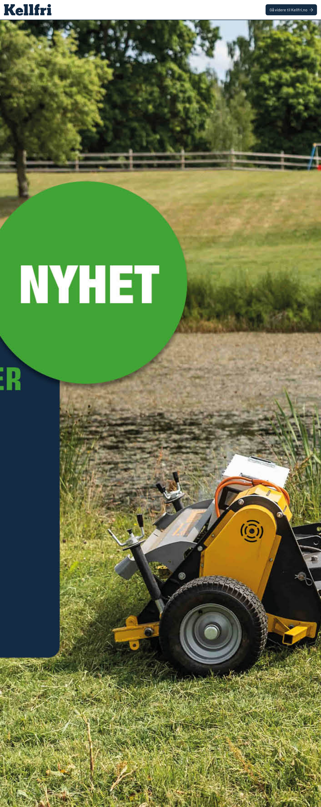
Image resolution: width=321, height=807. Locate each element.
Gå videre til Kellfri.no (288, 9)
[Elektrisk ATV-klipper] (160, 413)
